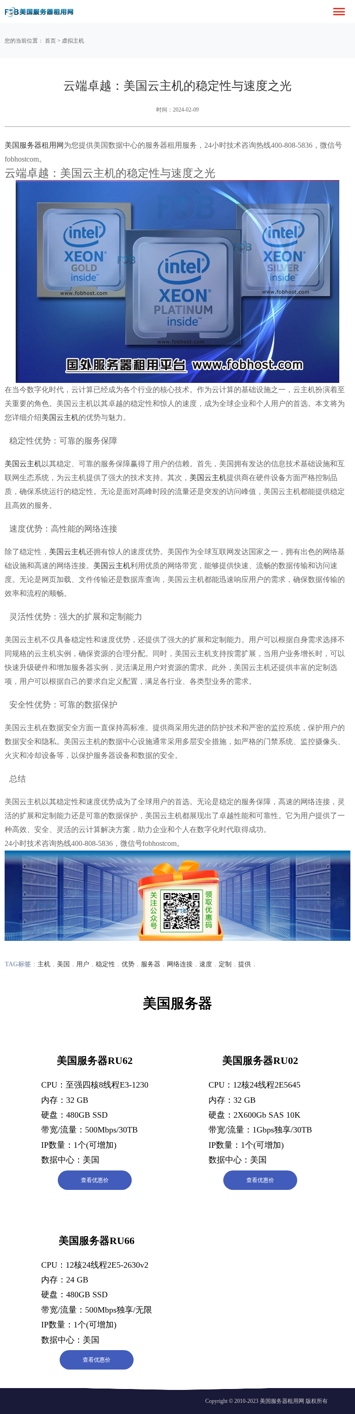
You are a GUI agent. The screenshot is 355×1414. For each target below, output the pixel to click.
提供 (244, 964)
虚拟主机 (73, 41)
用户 (82, 964)
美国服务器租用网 (34, 145)
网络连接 (180, 964)
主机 (43, 964)
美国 (63, 964)
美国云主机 (60, 417)
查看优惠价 (95, 1180)
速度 (205, 964)
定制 (225, 964)
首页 (50, 41)
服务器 (150, 964)
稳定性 (105, 964)
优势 (128, 964)
